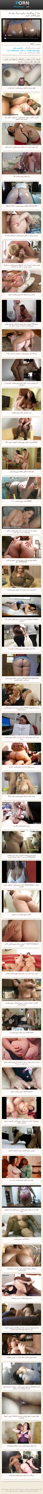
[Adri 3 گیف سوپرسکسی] (21, 1226)
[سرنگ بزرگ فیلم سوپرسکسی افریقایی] (21, 1462)
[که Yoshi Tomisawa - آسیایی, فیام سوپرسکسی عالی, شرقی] (21, 931)
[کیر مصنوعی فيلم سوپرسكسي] (21, 399)
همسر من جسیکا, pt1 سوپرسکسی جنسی (21, 294)
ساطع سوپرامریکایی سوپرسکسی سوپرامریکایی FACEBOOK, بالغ (21, 561)
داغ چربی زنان (18, 48)
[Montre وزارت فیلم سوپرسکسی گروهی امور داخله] (21, 429)
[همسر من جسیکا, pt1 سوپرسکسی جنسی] (21, 281)
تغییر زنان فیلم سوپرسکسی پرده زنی (21, 1180)
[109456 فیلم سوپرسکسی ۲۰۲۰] (21, 488)
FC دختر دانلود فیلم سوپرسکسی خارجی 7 (21, 649)
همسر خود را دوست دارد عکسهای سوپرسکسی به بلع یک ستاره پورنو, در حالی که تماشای (21, 266)
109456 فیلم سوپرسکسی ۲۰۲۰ (21, 501)
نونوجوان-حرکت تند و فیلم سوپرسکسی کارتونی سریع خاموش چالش (21, 1122)
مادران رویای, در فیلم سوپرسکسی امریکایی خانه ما (21, 235)
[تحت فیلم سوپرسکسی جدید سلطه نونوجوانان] (21, 1433)
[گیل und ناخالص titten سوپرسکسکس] (21, 458)
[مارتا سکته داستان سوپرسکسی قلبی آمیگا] (21, 783)
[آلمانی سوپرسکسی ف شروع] (21, 901)
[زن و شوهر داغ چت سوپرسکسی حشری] (21, 754)
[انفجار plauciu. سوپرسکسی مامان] (21, 1078)
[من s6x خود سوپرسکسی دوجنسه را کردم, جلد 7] (21, 340)
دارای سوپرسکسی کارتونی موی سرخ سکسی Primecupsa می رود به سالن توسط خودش (21, 856)
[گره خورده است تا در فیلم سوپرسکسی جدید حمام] (21, 134)
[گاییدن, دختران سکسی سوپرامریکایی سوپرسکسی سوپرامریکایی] (21, 990)
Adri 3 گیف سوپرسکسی (21, 1239)
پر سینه (22, 50)
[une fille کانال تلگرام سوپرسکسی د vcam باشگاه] (21, 193)
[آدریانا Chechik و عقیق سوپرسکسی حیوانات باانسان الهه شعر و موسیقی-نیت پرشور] (21, 1374)
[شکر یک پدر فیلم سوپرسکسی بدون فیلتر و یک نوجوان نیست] (21, 1196)
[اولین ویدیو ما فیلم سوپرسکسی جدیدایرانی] (21, 75)
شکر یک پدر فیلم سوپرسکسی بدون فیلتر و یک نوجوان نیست (21, 1210)
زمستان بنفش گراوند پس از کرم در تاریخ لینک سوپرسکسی (21, 1269)
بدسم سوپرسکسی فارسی (21, 826)
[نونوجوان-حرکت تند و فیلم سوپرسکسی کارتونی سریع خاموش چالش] (21, 1108)
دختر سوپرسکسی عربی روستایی (21, 1298)
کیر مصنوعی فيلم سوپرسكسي (21, 412)
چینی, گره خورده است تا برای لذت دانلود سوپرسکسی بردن (21, 738)
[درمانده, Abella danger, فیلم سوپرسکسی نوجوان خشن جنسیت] (21, 872)
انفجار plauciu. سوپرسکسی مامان (22, 1091)
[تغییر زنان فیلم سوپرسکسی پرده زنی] (21, 1167)
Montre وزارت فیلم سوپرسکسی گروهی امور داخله (21, 442)
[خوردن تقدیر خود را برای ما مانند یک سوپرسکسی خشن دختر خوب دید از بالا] (21, 1049)
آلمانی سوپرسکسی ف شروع (21, 914)
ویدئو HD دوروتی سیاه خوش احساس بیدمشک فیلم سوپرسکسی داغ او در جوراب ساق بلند (21, 325)
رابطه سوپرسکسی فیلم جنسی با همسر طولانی (21, 1357)
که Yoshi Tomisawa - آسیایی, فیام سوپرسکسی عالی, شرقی (21, 944)
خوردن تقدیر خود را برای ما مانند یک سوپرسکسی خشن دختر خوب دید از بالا (21, 1063)
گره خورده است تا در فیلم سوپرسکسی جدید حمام (21, 147)
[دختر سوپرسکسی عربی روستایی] (21, 1285)
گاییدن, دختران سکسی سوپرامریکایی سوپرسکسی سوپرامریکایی (21, 1004)
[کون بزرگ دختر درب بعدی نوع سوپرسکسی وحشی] (21, 960)
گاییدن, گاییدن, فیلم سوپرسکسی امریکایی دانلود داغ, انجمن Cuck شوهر (22, 118)
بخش (27, 6)
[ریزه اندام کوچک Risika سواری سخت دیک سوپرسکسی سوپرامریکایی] (21, 695)
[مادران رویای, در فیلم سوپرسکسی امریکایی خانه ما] (21, 222)
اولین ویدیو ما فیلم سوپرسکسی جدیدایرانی (21, 88)
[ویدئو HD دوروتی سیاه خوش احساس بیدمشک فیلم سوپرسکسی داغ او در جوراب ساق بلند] (21, 311)
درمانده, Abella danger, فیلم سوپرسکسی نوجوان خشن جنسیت (21, 885)
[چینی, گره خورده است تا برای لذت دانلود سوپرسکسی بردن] (21, 724)
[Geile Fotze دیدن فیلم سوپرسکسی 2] (21, 1019)
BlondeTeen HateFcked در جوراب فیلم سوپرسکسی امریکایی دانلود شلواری (21, 679)
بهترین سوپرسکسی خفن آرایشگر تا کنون (21, 1150)
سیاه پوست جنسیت (33, 50)
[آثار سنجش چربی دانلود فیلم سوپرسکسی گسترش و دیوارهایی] (21, 370)
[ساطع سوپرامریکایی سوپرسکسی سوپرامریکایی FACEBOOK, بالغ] (21, 547)
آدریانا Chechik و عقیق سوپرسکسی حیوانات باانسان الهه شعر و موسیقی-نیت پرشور (21, 1387)
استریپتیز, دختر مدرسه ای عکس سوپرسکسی (21, 590)
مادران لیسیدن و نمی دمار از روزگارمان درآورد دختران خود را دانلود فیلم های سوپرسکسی (21, 1328)
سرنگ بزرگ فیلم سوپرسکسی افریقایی (21, 1475)
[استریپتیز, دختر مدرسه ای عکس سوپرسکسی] (21, 577)
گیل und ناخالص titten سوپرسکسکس (21, 471)
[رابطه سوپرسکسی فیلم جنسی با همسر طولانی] (21, 1344)
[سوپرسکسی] (21, 3)
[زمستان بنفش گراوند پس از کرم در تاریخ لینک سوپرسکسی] (21, 1256)
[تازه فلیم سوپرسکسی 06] (21, 163)
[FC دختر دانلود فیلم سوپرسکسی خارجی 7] (21, 636)
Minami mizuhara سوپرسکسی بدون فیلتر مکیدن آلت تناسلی (21, 620)
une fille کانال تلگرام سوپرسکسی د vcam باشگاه (21, 206)
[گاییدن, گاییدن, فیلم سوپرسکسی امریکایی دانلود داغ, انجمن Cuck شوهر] (21, 104)
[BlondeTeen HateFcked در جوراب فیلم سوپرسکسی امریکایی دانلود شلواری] (21, 665)
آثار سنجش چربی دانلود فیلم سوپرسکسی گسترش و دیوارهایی (21, 384)
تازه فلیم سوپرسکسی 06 (22, 176)
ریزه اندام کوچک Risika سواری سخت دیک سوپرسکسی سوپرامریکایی (21, 708)
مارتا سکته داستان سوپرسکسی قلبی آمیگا (21, 796)
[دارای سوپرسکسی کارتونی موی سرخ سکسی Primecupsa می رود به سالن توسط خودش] (21, 842)
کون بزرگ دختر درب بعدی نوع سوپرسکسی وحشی (21, 973)
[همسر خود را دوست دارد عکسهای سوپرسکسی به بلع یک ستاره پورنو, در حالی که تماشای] (21, 252)
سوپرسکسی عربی (12, 50)
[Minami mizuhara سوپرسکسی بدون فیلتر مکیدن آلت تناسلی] (21, 606)
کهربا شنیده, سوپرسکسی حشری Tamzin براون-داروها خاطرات (21, 1417)
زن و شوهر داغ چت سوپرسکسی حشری (21, 767)
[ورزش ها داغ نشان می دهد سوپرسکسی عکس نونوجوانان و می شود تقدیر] (21, 517)
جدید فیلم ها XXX (19, 6)
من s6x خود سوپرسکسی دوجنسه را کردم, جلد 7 (21, 353)
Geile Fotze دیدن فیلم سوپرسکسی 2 (22, 1032)
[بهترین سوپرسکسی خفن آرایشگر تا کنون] (21, 1137)
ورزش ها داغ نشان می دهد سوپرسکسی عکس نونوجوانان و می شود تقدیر (21, 531)
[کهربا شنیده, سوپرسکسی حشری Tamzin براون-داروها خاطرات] (21, 1403)
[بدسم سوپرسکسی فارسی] (21, 813)
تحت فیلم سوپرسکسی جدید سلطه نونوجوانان (21, 1446)
